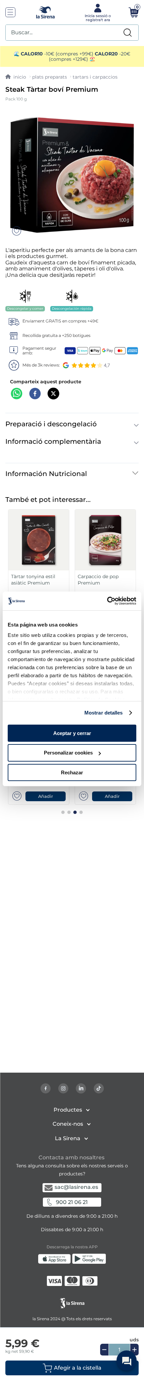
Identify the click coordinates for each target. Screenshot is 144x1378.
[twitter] (53, 394)
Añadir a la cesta (72, 1368)
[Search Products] (127, 33)
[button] (72, 1368)
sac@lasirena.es (76, 1187)
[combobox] (72, 33)
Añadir (73, 796)
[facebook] (35, 394)
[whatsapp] (16, 394)
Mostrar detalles (103, 713)
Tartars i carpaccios (95, 77)
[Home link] (15, 77)
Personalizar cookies (68, 753)
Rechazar (72, 772)
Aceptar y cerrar (72, 733)
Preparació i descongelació (51, 424)
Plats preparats (49, 77)
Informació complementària (53, 441)
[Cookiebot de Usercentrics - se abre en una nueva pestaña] (107, 601)
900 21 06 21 (72, 1202)
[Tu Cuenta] (97, 12)
